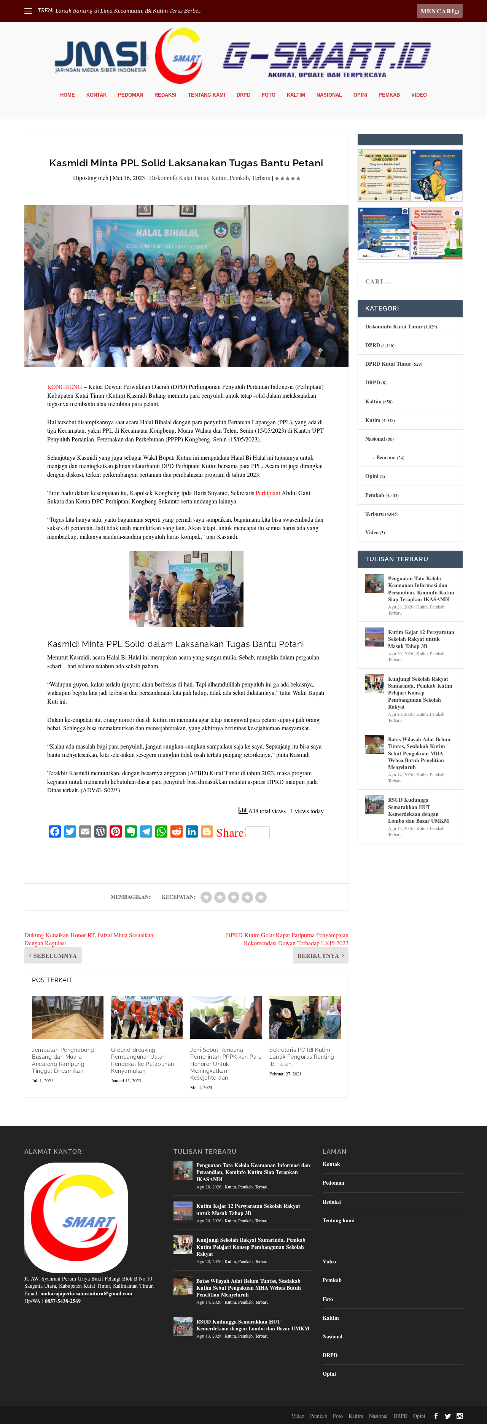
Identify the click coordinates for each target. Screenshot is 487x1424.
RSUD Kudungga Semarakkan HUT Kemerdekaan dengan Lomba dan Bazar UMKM (418, 810)
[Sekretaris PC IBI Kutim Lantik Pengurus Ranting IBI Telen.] (305, 1017)
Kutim (218, 178)
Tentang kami (206, 95)
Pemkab (389, 95)
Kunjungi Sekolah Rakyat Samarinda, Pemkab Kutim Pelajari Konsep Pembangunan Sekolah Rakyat (420, 692)
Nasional (329, 95)
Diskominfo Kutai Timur (178, 178)
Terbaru (261, 178)
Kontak (96, 95)
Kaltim (296, 95)
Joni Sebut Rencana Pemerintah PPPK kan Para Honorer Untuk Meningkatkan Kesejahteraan (226, 1064)
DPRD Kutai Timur (388, 364)
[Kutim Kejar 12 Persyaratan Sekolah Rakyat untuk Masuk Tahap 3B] (374, 637)
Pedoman (130, 95)
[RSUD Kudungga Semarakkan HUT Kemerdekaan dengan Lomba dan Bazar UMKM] (374, 804)
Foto (268, 95)
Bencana (386, 457)
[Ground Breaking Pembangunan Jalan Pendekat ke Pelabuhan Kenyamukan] (147, 1017)
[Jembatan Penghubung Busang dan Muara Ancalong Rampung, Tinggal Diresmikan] (67, 1017)
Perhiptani (268, 493)
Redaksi (165, 95)
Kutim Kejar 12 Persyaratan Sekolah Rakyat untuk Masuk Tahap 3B (421, 639)
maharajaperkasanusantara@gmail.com (86, 1293)
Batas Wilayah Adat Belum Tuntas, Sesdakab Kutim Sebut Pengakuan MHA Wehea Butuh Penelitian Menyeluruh (419, 753)
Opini (360, 95)
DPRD (372, 345)
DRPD (243, 95)
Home (67, 95)
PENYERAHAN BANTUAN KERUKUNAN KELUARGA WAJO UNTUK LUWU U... (156, 11)
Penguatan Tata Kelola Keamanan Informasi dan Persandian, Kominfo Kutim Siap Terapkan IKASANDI (421, 588)
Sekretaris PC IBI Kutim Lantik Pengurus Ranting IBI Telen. (301, 1057)
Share (230, 832)
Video (419, 95)
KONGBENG (64, 386)
